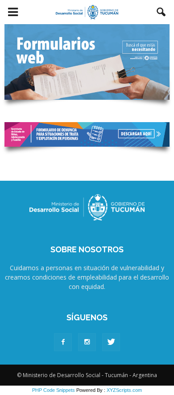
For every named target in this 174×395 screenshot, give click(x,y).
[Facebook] (63, 342)
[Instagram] (87, 342)
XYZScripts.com (124, 390)
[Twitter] (111, 342)
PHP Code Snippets (53, 390)
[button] (161, 12)
